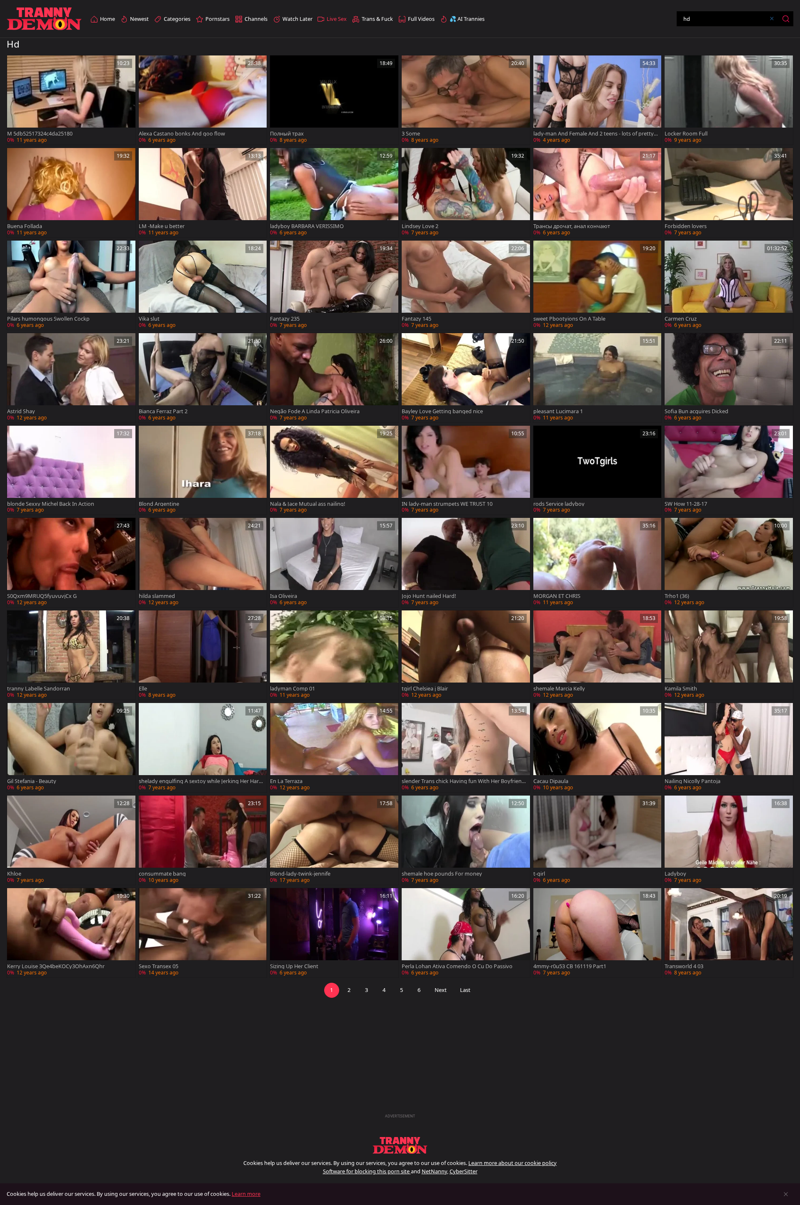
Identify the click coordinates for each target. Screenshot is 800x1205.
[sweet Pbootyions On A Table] (597, 285)
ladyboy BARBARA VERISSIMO (307, 226)
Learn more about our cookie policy (512, 1163)
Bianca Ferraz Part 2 (163, 411)
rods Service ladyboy (559, 504)
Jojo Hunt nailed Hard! (429, 596)
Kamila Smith (681, 688)
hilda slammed (157, 596)
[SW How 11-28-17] (729, 470)
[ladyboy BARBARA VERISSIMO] (334, 192)
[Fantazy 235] (334, 285)
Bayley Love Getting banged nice (442, 411)
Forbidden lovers (686, 226)
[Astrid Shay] (71, 377)
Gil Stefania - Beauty (31, 781)
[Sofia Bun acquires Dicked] (729, 377)
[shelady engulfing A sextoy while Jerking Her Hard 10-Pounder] (203, 747)
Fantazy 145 (416, 318)
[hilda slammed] (203, 562)
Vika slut (149, 318)
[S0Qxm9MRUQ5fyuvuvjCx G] (71, 562)
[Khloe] (71, 840)
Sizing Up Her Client (294, 966)
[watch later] (17, 65)
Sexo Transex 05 (158, 966)
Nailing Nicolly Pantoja (692, 781)
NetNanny (434, 1171)
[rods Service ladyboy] (597, 470)
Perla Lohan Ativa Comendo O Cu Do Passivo (457, 966)
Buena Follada (24, 226)
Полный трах (287, 133)
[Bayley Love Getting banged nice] (466, 377)
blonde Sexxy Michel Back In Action (50, 504)
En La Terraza (286, 781)
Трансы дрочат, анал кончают (571, 226)
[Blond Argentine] (203, 470)
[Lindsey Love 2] (466, 192)
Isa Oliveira (283, 596)
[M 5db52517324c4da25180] (71, 100)
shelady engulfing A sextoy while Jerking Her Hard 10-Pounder (200, 781)
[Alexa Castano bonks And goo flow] (203, 100)
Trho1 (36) (677, 596)
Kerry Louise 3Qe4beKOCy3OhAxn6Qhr (56, 966)
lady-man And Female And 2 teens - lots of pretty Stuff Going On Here (595, 133)
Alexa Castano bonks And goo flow (182, 133)
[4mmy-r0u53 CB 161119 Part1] (597, 932)
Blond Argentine (159, 504)
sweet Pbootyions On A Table (569, 318)
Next (441, 990)
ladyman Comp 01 (292, 688)
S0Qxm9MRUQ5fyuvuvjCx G (42, 596)
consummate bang (162, 873)
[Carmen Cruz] (729, 285)
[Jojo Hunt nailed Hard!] (466, 562)
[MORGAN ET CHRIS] (597, 562)
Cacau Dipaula (550, 781)
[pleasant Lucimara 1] (597, 377)
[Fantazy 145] (466, 285)
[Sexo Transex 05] (203, 932)
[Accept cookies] (785, 1194)
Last (465, 990)
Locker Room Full (686, 133)
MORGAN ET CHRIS (556, 596)
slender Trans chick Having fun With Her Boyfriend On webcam (463, 781)
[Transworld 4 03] (729, 932)
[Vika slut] (203, 285)
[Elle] (203, 655)
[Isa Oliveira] (334, 562)
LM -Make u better (162, 226)
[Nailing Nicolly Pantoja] (729, 747)
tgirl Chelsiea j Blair (425, 688)
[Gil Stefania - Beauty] (71, 747)
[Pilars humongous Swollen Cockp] (71, 285)
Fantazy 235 (285, 318)
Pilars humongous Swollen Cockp (48, 318)
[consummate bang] (203, 840)
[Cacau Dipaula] (597, 747)
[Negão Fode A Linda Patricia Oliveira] (334, 377)
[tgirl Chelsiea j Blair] (466, 655)
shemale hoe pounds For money (442, 873)
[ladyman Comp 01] (334, 655)
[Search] (786, 19)
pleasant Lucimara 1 (558, 411)
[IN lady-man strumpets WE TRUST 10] (466, 470)
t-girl (539, 873)
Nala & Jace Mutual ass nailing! (307, 504)
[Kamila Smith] (729, 655)
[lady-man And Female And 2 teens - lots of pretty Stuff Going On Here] (597, 100)
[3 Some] (466, 100)
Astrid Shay (21, 411)
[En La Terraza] (334, 747)
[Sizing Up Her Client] (334, 932)
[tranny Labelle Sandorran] (71, 655)
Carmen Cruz (681, 318)
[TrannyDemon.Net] (44, 19)
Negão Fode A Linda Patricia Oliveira (315, 411)
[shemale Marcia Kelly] (597, 655)
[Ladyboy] (729, 840)
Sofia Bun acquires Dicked (696, 411)
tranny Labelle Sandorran (38, 688)
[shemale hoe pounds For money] (466, 840)
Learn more (246, 1193)
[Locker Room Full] (729, 100)
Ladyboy (675, 873)
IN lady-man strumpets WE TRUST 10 (447, 504)
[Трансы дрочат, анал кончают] (597, 192)
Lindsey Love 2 (420, 226)
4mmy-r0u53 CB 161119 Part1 (569, 966)
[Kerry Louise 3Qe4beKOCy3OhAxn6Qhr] (71, 932)
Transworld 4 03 (684, 966)
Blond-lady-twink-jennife (300, 873)
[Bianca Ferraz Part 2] (203, 377)
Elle (143, 688)
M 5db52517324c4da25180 (39, 133)
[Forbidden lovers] (729, 192)
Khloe (14, 873)
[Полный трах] (334, 100)
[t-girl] (597, 840)
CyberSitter (464, 1171)
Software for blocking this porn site (367, 1171)
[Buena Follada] (71, 192)
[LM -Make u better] (203, 192)
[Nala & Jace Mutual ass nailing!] (334, 470)
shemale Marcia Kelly (559, 688)
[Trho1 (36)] (729, 562)
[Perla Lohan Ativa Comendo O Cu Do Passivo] (466, 932)
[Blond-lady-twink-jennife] (334, 840)
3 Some (411, 133)
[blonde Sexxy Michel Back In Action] (71, 470)
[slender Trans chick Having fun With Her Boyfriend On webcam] (466, 747)
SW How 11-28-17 (686, 504)
